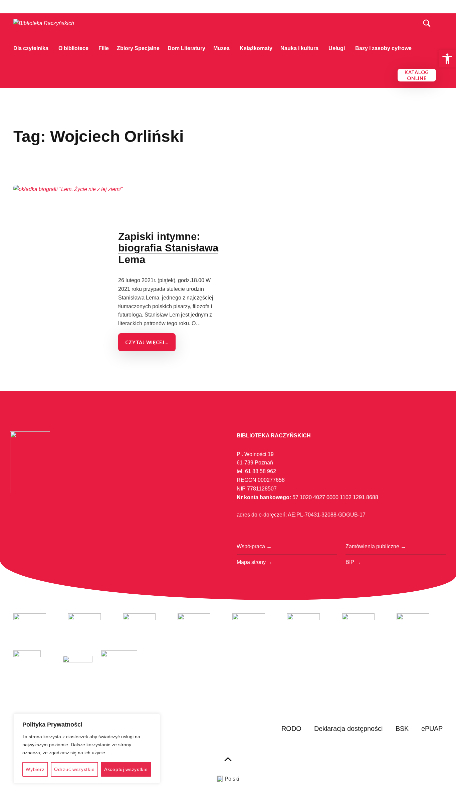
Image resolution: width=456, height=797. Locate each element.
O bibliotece (73, 48)
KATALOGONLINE (417, 75)
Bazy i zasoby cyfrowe (383, 48)
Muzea (221, 48)
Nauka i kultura (299, 48)
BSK (402, 728)
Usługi (336, 48)
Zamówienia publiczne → (376, 546)
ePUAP (432, 728)
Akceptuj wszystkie (126, 769)
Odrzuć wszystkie (74, 769)
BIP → (353, 562)
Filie (103, 48)
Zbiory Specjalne (138, 48)
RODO (291, 728)
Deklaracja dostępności (348, 728)
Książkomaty (256, 48)
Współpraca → (254, 546)
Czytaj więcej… (147, 342)
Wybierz (35, 769)
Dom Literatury (186, 48)
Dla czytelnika (30, 48)
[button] (447, 58)
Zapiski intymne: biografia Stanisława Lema (168, 248)
